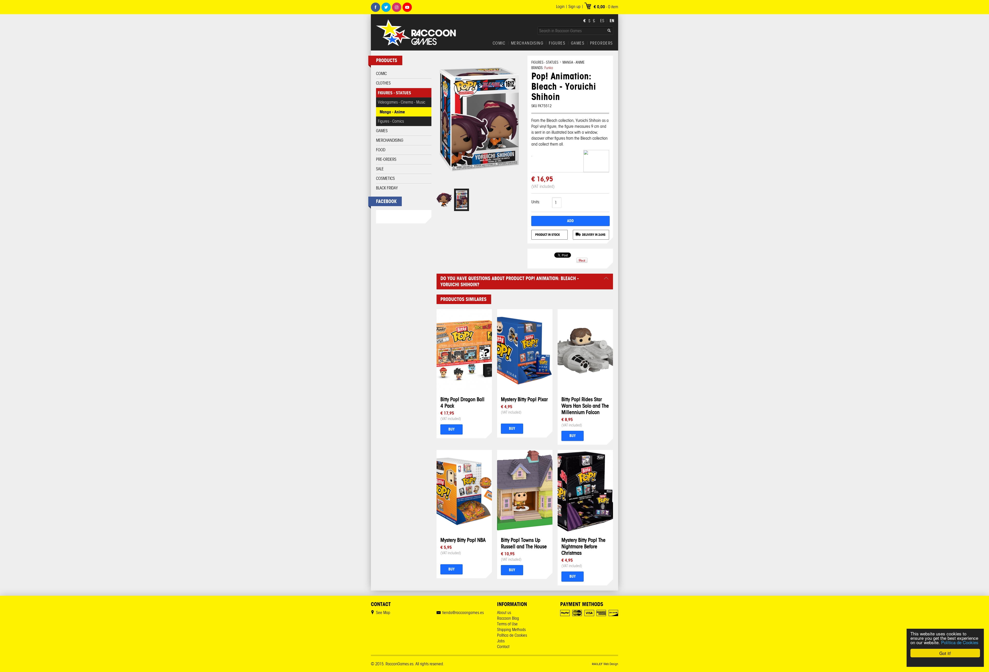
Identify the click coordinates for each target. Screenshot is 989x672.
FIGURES (557, 43)
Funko (548, 68)
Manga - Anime (392, 111)
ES (602, 20)
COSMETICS (385, 178)
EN (612, 20)
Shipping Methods (511, 629)
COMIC (499, 43)
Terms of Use (507, 623)
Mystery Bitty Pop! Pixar (524, 399)
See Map (383, 612)
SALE (380, 168)
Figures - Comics (391, 121)
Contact (503, 646)
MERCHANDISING (527, 43)
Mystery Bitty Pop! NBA (462, 540)
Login (560, 6)
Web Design (605, 664)
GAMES (578, 43)
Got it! (945, 653)
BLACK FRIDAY (387, 188)
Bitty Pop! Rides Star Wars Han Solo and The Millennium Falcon (585, 405)
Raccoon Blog (508, 618)
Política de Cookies (959, 642)
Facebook (375, 7)
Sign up (574, 6)
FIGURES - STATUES (394, 92)
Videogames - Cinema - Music (401, 102)
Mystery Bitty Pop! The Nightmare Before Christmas (583, 546)
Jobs (501, 641)
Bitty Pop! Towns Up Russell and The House (524, 543)
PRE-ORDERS (386, 159)
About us (504, 612)
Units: (535, 201)
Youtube (407, 7)
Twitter (386, 7)
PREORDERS (601, 43)
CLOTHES (383, 83)
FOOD (380, 149)
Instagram (396, 7)
